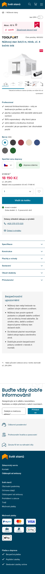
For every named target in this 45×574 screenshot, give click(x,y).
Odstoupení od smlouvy (12, 494)
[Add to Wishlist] (39, 191)
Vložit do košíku (22, 200)
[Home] (3, 12)
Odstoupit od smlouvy (11, 473)
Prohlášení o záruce (10, 498)
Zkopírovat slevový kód (27, 29)
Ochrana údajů (8, 490)
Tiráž (4, 502)
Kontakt (5, 469)
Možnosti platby (9, 506)
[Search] (29, 4)
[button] (35, 4)
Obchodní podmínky (11, 486)
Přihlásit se (35, 411)
